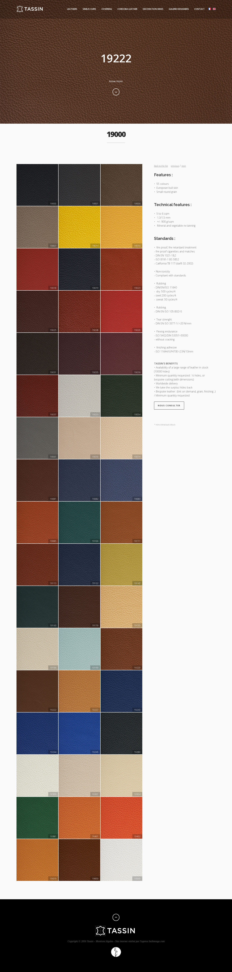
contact (199, 9)
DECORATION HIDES (153, 9)
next (183, 165)
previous (175, 165)
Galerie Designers (179, 9)
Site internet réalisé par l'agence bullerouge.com (140, 941)
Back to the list (161, 165)
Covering (107, 9)
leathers (72, 9)
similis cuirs (89, 9)
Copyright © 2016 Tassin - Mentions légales (90, 941)
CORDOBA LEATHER (127, 9)
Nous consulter (169, 405)
